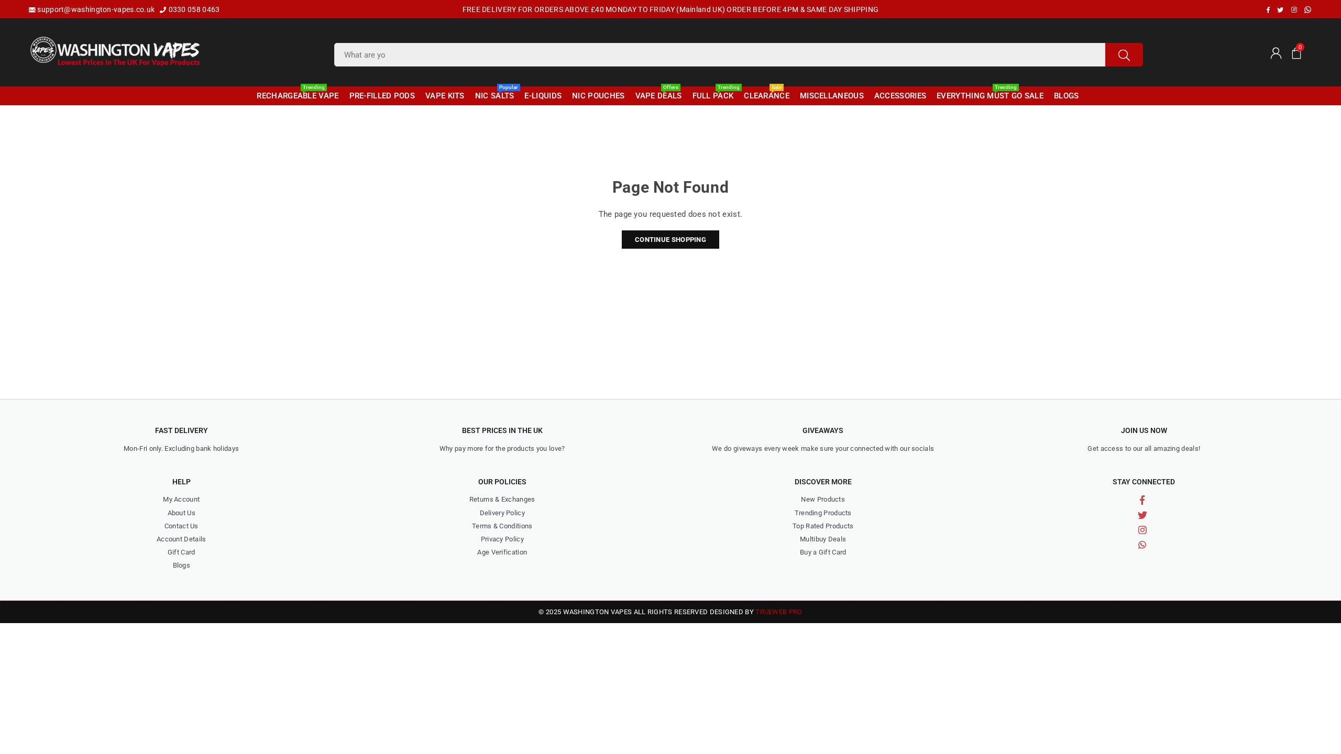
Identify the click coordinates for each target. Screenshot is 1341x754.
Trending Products (823, 513)
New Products (823, 499)
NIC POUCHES (598, 96)
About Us (181, 513)
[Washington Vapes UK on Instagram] (1294, 10)
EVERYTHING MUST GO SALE (990, 94)
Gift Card (181, 552)
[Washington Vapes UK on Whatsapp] (1308, 9)
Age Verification (502, 552)
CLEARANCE (766, 94)
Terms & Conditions (502, 526)
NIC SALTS (496, 94)
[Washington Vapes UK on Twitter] (1280, 10)
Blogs (182, 565)
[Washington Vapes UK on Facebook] (1268, 10)
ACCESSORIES (900, 96)
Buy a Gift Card (823, 552)
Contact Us (181, 526)
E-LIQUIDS (543, 96)
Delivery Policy (502, 513)
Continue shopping (670, 239)
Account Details (181, 539)
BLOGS (1066, 96)
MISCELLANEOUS (832, 96)
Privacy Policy (502, 539)
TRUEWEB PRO (778, 612)
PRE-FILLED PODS (382, 96)
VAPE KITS (445, 96)
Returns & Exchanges (502, 499)
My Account (181, 499)
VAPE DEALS (658, 94)
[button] (1296, 52)
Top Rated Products (823, 526)
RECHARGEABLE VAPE (297, 94)
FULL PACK (715, 94)
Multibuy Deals (823, 539)
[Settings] (1275, 52)
